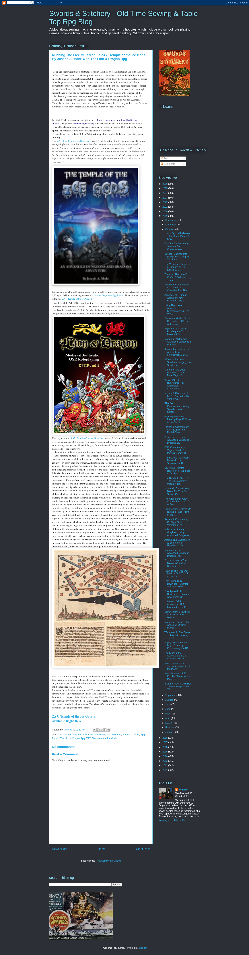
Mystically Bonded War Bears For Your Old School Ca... (176, 491)
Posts (166, 158)
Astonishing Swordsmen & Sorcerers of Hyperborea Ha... (177, 542)
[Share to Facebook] (105, 730)
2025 (165, 188)
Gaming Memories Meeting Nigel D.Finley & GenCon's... (177, 419)
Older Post (143, 848)
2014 (165, 756)
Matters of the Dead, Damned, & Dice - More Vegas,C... (175, 372)
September (171, 695)
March (169, 723)
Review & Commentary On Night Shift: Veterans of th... (176, 522)
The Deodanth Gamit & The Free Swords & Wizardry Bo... (176, 481)
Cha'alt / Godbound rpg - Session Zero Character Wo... (177, 246)
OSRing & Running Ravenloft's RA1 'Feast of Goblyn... (177, 471)
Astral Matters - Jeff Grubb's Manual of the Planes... (177, 676)
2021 (165, 206)
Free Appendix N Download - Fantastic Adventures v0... (176, 594)
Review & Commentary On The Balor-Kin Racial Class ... (176, 429)
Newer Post (59, 848)
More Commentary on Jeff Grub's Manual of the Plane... (177, 666)
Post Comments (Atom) (108, 860)
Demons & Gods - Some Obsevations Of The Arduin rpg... (177, 321)
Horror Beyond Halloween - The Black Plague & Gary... (177, 236)
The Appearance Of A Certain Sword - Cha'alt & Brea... (177, 501)
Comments (169, 164)
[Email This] (95, 730)
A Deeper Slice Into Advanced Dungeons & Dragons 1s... (177, 440)
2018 (165, 737)
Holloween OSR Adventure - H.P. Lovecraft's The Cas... (177, 604)
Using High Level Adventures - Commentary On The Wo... (176, 309)
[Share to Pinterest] (108, 730)
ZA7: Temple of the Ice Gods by (73, 141)
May (168, 713)
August (169, 699)
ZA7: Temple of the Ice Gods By (78, 298)
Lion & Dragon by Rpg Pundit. (109, 295)
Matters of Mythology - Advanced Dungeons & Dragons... (177, 342)
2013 (165, 761)
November (171, 224)
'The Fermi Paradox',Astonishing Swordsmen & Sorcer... (176, 407)
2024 (165, 193)
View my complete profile (172, 820)
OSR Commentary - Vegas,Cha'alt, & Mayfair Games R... (176, 450)
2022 (165, 202)
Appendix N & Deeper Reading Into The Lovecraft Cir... (175, 331)
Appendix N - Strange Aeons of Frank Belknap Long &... (175, 298)
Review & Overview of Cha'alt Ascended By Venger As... (176, 396)
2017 (165, 742)
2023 (165, 197)
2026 (165, 184)
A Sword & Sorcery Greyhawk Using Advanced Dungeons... (177, 532)
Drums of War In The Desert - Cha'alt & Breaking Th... (175, 563)
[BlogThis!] (98, 730)
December (171, 220)
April (168, 718)
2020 (165, 211)
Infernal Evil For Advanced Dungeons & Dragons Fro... (177, 553)
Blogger (143, 947)
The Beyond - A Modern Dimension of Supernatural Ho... (176, 460)
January (169, 732)
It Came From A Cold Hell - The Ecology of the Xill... (177, 686)
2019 (165, 216)
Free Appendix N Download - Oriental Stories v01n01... (176, 584)
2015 (165, 751)
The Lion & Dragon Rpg (72, 738)
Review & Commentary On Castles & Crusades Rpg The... (176, 287)
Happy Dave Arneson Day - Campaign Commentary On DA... (177, 645)
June (168, 709)
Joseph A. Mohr (131, 734)
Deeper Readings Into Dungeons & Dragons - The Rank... (177, 257)
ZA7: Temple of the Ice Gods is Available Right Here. (74, 718)
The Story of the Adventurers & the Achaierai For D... (175, 656)
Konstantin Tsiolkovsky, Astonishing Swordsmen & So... (177, 352)
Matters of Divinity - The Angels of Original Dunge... (177, 625)
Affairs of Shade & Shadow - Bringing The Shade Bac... (177, 362)
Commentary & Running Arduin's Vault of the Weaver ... (177, 614)
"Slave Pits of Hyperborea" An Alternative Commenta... (174, 384)
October (169, 229)
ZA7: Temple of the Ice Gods (101, 738)
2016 (165, 747)
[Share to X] (102, 730)
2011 (165, 770)
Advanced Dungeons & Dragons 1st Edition (83, 734)
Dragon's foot (114, 734)
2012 (165, 765)
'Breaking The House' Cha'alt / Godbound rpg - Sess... (177, 277)
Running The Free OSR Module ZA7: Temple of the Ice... (176, 573)
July (167, 704)
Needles (183, 789)
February (170, 727)
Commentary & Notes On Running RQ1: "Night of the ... (177, 512)
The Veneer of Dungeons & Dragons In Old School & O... (177, 267)
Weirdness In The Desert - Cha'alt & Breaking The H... (177, 635)
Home (102, 848)
